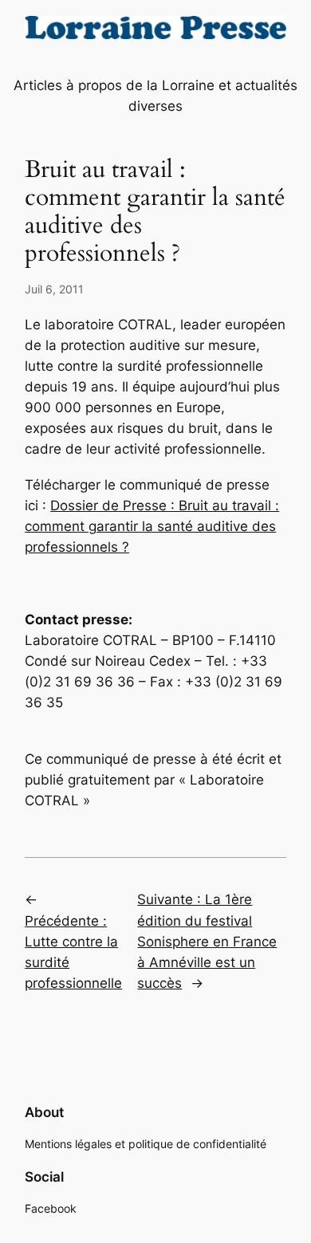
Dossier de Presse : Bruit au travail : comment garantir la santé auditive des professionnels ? (152, 526)
